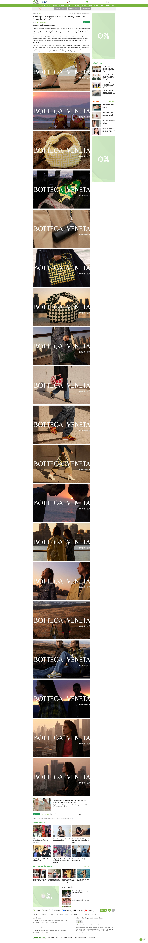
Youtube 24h (90, 910)
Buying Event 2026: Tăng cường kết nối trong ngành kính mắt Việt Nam (109, 92)
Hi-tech (96, 5)
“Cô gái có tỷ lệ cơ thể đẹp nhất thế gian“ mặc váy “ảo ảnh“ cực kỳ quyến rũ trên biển (69, 801)
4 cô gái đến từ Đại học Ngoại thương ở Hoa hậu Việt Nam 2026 (80, 899)
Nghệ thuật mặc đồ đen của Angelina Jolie (40, 859)
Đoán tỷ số (81, 2)
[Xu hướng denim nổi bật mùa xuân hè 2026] (81, 851)
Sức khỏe (90, 5)
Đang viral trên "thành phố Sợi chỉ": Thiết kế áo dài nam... (39, 881)
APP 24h (38, 910)
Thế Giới (102, 5)
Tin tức (43, 5)
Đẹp (40, 13)
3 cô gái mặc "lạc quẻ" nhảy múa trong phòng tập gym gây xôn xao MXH (62, 860)
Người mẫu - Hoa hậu (74, 8)
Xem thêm (86, 866)
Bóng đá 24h (68, 910)
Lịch (89, 2)
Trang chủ (35, 13)
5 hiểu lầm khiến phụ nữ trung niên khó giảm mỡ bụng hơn (108, 106)
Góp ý (57, 937)
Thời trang (57, 8)
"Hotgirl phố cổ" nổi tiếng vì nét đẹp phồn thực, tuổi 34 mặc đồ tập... (80, 840)
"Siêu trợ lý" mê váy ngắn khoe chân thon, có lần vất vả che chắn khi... (41, 840)
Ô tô (113, 5)
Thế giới (51, 914)
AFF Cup (49, 5)
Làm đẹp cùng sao (86, 8)
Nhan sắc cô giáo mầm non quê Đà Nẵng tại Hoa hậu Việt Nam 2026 (109, 130)
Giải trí (68, 5)
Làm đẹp (64, 8)
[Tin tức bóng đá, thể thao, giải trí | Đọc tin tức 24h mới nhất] (36, 1)
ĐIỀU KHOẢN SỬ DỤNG (80, 937)
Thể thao (108, 5)
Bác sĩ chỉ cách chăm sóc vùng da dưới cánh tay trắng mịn (109, 122)
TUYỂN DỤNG (91, 937)
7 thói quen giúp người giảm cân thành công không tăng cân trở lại (108, 114)
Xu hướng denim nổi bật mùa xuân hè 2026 (80, 859)
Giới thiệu (51, 937)
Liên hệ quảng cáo (39, 937)
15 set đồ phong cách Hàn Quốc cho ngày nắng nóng (61, 839)
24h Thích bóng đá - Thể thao (79, 5)
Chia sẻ (87, 22)
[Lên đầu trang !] (144, 939)
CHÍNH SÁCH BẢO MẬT (67, 937)
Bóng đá (55, 5)
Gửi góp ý (46, 814)
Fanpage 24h (57, 910)
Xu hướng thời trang (41, 22)
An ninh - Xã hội (59, 914)
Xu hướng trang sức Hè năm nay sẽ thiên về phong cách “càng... (68, 881)
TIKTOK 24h (79, 910)
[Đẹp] (40, 8)
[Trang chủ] (35, 9)
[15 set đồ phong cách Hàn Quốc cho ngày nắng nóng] (62, 831)
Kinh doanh (61, 5)
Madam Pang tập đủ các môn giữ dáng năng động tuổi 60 (80, 891)
